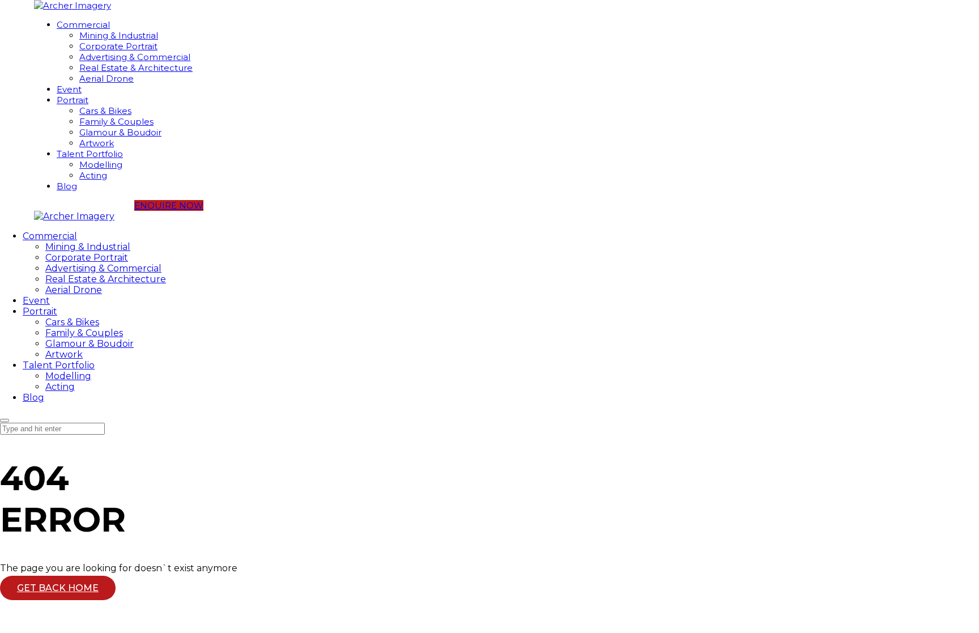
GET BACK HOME (58, 588)
